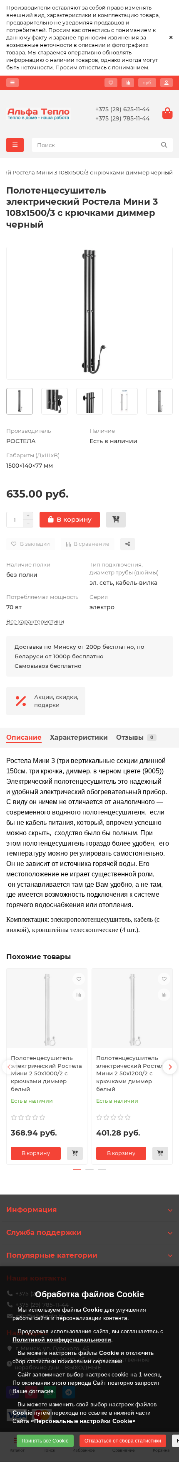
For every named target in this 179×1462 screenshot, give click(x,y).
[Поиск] (164, 145)
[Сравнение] (128, 82)
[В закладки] (78, 979)
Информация (31, 1209)
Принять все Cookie (45, 1441)
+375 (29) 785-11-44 (122, 118)
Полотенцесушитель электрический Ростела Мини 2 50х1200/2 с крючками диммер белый (131, 1074)
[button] (9, 1067)
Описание (24, 737)
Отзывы (134, 737)
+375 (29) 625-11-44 (122, 109)
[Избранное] (110, 82)
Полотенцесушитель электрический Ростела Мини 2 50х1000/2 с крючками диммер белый (46, 1074)
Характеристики (79, 737)
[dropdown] (12, 82)
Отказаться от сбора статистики (123, 1441)
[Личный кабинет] (166, 82)
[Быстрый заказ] (116, 519)
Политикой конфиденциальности (61, 1339)
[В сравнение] (78, 995)
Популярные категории (51, 1255)
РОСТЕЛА (21, 441)
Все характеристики (35, 621)
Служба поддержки (44, 1232)
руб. (147, 83)
